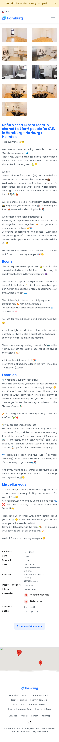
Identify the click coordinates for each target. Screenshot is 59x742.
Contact (13, 715)
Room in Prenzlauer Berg (20, 709)
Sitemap (46, 715)
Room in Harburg (19, 700)
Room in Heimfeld (38, 700)
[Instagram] (29, 722)
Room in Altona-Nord (19, 695)
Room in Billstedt (41, 695)
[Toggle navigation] (53, 18)
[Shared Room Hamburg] (12, 18)
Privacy (34, 715)
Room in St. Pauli (43, 709)
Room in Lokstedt (37, 704)
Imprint (24, 715)
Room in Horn (19, 704)
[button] (5, 11)
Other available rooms (29, 626)
